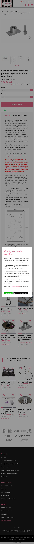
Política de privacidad (15, 286)
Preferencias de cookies (20, 293)
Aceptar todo (8, 293)
